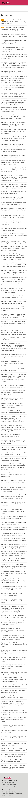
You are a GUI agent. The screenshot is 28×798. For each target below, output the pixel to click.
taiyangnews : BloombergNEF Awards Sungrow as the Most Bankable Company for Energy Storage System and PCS (13, 679)
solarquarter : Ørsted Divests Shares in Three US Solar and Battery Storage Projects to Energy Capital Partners (13, 622)
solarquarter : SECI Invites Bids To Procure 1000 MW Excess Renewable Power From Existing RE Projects (13, 87)
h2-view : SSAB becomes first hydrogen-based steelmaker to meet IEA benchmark (14, 192)
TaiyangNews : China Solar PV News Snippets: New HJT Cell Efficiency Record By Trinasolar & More (14, 644)
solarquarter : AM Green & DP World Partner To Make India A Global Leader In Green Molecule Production (13, 489)
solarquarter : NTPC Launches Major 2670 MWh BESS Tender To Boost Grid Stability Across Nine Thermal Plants (13, 162)
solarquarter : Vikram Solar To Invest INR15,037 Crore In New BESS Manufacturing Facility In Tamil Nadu (13, 21)
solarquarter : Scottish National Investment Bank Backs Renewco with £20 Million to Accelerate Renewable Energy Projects (13, 94)
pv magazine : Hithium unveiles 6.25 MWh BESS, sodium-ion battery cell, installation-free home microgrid (14, 712)
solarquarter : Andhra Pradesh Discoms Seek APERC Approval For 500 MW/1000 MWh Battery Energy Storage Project (13, 138)
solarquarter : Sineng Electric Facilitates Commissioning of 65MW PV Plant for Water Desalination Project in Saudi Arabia (13, 116)
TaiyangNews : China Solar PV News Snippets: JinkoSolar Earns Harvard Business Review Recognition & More (14, 652)
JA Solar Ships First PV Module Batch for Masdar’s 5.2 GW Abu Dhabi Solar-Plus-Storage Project (12, 49)
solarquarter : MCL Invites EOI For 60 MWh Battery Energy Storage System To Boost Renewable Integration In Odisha (13, 124)
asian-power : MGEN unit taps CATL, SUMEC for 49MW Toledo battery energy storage (13, 216)
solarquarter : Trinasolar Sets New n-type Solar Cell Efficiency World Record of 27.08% (13, 616)
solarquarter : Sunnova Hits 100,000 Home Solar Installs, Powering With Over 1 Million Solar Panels (13, 504)
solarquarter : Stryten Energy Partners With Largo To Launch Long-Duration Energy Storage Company (13, 666)
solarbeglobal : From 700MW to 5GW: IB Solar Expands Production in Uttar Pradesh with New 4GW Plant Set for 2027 (14, 248)
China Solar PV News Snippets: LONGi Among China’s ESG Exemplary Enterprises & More (14, 749)
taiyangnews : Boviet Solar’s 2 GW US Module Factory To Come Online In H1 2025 (14, 517)
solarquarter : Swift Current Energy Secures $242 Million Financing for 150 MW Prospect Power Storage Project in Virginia (13, 315)
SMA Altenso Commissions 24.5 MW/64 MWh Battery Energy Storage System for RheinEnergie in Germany (13, 41)
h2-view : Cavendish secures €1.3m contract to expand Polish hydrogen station (13, 203)
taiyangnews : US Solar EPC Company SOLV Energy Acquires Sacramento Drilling (13, 523)
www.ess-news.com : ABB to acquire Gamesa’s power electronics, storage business (14, 685)
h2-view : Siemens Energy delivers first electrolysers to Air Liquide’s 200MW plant (13, 198)
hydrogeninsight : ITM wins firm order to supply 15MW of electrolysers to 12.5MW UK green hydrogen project (13, 109)
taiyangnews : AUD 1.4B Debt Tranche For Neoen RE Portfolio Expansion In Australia (12, 696)
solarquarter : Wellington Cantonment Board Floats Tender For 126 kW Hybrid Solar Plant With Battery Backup (13, 169)
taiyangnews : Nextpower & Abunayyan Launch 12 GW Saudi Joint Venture (12, 72)
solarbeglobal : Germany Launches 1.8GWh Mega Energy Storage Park (13, 369)
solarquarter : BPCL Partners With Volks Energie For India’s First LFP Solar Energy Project (12, 511)
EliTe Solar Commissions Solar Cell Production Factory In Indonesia (14, 731)
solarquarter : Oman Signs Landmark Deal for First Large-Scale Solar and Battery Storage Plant (13, 210)
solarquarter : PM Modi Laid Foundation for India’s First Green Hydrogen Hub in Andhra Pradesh (13, 482)
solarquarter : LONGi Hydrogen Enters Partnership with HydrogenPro (11, 594)
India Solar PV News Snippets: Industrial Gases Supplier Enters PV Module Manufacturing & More (14, 737)
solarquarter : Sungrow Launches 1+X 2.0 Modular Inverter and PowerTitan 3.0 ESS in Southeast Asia (13, 308)
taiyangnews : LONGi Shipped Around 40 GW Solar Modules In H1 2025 (13, 338)
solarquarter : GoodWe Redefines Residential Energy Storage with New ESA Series (13, 302)
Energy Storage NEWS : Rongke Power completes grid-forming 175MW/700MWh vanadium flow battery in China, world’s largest (12, 704)
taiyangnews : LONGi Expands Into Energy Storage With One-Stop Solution (13, 156)
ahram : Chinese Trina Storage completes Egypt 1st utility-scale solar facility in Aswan (13, 386)
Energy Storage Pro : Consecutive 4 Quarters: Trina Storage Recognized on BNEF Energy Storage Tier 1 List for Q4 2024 (14, 580)
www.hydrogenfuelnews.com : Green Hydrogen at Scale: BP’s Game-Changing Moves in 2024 (12, 630)
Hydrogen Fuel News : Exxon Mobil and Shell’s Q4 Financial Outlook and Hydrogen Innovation (14, 528)
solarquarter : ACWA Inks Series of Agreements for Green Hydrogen (10, 435)
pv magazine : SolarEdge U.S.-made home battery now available (13, 726)
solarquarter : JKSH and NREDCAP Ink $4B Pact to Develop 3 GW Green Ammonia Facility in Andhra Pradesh (14, 441)
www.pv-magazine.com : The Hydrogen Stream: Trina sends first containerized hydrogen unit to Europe (12, 405)
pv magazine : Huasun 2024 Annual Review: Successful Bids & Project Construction (13, 534)
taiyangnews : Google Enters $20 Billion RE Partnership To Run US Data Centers (13, 755)
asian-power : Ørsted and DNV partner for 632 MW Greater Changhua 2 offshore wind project (14, 356)
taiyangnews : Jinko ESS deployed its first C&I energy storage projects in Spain (14, 673)
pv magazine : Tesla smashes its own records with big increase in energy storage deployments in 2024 (13, 588)
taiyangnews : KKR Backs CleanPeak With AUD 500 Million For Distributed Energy (14, 459)
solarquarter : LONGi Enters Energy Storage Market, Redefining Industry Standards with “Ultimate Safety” (13, 131)
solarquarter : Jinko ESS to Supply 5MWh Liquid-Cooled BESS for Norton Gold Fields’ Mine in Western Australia (13, 290)
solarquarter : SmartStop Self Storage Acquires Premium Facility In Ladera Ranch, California (13, 600)
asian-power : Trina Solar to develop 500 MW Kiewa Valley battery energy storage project (14, 242)
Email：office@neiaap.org (9, 784)
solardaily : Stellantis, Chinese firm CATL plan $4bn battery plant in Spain (13, 744)
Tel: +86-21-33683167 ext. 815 (11, 792)
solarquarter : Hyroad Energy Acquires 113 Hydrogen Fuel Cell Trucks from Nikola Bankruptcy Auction (13, 392)
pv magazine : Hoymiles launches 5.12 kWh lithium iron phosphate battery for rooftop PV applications (14, 573)
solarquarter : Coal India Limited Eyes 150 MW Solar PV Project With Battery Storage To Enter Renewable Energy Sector (14, 272)
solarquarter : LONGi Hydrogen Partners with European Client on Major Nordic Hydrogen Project (13, 659)
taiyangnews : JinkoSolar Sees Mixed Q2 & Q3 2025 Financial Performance (14, 150)
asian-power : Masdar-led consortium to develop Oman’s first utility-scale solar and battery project (13, 222)
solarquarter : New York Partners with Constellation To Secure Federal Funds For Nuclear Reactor (13, 474)
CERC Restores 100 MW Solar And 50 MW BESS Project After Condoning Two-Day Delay (14, 35)
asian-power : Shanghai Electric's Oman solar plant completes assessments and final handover (13, 363)
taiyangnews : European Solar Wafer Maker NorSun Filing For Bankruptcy (13, 691)
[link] (6, 2)
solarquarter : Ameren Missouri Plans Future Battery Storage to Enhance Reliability (13, 296)
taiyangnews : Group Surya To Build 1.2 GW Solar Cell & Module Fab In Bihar (13, 559)
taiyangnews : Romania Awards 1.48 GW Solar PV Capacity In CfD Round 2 (14, 399)
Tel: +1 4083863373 (8, 783)
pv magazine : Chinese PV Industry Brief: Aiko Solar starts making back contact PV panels (14, 539)
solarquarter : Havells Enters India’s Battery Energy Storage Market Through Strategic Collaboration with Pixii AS (12, 29)
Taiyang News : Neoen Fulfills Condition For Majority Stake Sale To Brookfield (13, 760)
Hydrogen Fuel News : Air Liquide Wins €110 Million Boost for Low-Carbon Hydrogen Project (13, 719)
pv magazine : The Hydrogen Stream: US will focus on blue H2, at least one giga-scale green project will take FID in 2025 (13, 637)
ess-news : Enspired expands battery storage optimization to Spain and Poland (13, 448)
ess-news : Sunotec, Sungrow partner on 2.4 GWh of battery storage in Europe (13, 453)
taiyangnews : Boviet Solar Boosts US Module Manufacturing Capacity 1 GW (14, 229)
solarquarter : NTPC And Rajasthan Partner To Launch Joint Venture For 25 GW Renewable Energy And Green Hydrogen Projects (14, 546)
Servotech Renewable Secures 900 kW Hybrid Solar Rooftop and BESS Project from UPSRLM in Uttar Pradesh (14, 56)
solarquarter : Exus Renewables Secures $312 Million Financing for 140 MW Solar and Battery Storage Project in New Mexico (14, 496)
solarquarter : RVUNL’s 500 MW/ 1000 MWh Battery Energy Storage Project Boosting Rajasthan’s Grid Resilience (13, 767)
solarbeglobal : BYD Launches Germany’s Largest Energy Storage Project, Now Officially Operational (14, 235)
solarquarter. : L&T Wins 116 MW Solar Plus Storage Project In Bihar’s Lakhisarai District (13, 411)
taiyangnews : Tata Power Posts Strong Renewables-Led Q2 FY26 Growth (12, 145)
